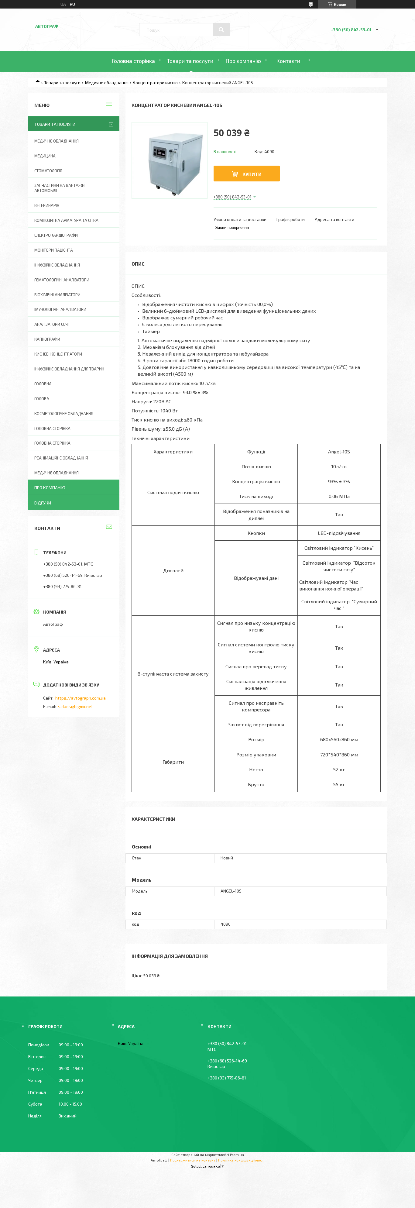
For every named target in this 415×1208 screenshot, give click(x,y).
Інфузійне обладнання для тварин (69, 369)
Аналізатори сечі (51, 324)
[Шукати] (221, 29)
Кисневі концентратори (58, 354)
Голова (41, 398)
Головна (43, 383)
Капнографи (47, 339)
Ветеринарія (46, 205)
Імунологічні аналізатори (60, 309)
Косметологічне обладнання (63, 413)
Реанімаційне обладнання (61, 458)
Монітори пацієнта (53, 250)
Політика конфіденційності (241, 1160)
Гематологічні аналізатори (61, 279)
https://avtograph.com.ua (80, 697)
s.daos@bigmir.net (75, 706)
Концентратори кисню (155, 82)
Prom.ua (237, 1154)
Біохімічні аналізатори (57, 294)
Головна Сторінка (52, 443)
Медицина (45, 155)
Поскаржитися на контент (192, 1160)
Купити (252, 174)
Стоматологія (48, 170)
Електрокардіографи (56, 235)
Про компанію (243, 60)
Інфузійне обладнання (57, 265)
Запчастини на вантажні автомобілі (59, 188)
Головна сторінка (133, 60)
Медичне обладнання (107, 82)
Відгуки (42, 502)
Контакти (288, 60)
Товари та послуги (190, 60)
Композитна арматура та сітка (66, 220)
